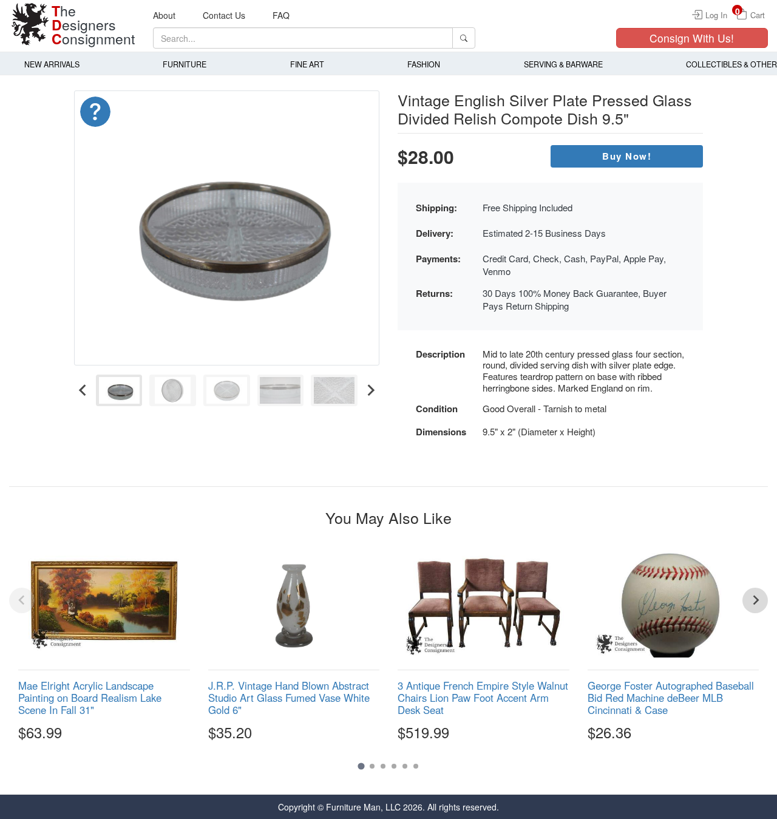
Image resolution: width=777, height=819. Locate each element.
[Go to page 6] (415, 766)
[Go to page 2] (372, 766)
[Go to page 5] (404, 766)
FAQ (281, 15)
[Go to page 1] (361, 766)
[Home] (30, 24)
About (164, 15)
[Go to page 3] (383, 766)
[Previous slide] (22, 600)
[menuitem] (119, 390)
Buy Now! (626, 156)
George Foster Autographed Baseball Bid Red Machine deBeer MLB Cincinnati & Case (671, 697)
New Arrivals (52, 64)
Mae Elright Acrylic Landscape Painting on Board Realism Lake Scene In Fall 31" (89, 697)
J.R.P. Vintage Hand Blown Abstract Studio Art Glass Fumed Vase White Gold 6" (289, 697)
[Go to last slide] (83, 390)
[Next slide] (370, 390)
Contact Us (224, 15)
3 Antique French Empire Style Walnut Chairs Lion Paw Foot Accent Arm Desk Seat (483, 697)
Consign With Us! (692, 38)
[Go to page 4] (394, 766)
